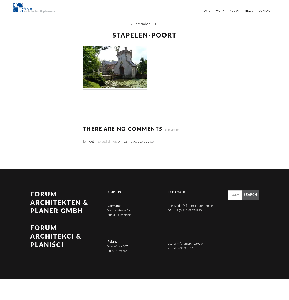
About (235, 11)
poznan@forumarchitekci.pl (185, 244)
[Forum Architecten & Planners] (34, 8)
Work (219, 11)
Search (250, 194)
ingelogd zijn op (106, 141)
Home (205, 11)
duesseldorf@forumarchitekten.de (190, 206)
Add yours (172, 130)
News (249, 11)
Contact (265, 11)
